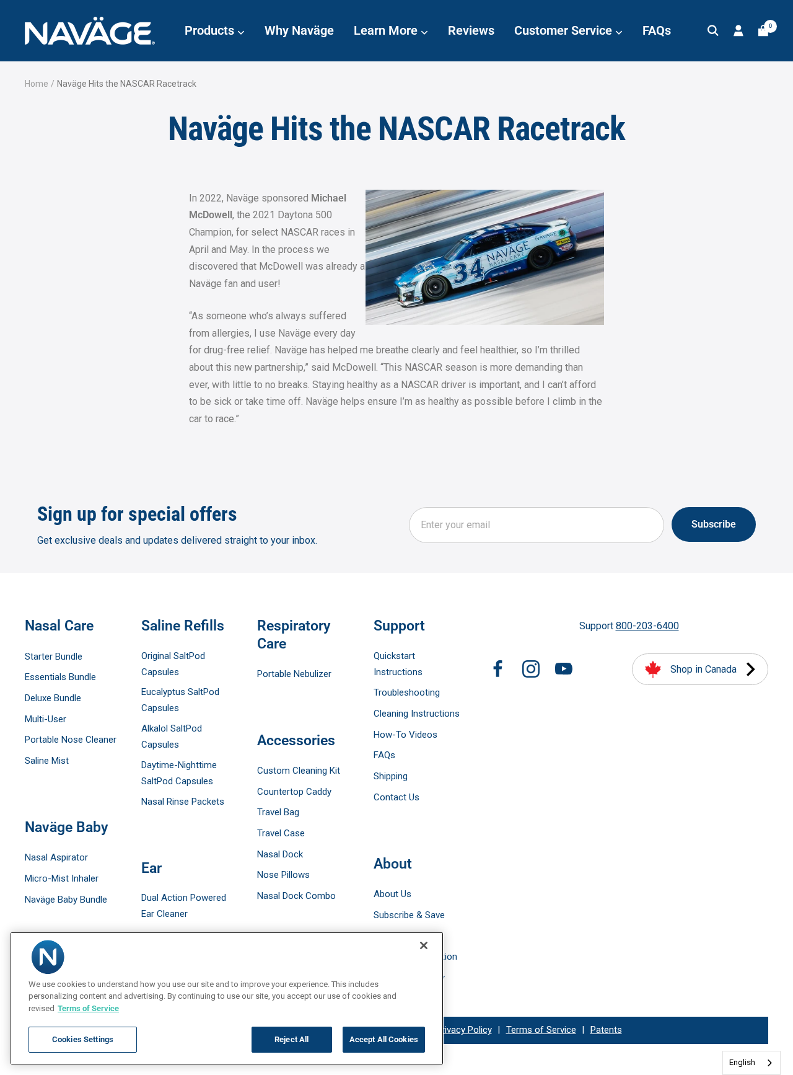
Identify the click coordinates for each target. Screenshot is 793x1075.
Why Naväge (299, 30)
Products (211, 30)
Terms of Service (541, 1029)
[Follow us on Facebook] (498, 669)
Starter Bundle (53, 656)
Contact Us (396, 797)
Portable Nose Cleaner (70, 739)
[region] (227, 998)
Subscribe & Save (409, 915)
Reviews (471, 30)
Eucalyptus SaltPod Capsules (180, 700)
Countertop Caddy (294, 791)
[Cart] (763, 31)
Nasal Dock (280, 854)
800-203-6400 (647, 626)
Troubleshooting (407, 692)
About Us (392, 894)
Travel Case (281, 833)
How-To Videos (405, 734)
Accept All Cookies (383, 1039)
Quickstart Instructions (398, 664)
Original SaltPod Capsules (173, 664)
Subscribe (713, 524)
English (742, 1062)
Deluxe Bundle (53, 698)
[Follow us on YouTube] (563, 669)
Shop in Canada (703, 669)
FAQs (656, 30)
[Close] (423, 945)
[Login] (738, 31)
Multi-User (45, 719)
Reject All (291, 1039)
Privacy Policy (464, 1029)
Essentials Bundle (60, 677)
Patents (606, 1029)
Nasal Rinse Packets (182, 801)
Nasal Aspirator (56, 857)
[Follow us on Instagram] (531, 669)
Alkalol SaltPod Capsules (171, 736)
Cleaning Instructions (417, 713)
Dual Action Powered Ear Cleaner (183, 905)
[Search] (713, 31)
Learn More (387, 30)
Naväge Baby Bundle (66, 899)
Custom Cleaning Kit (298, 770)
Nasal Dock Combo (296, 895)
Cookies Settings (82, 1039)
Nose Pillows (283, 874)
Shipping (391, 776)
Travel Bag (278, 812)
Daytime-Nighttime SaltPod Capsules (179, 773)
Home (36, 84)
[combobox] (751, 1063)
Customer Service (564, 30)
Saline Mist (47, 760)
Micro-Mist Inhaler (62, 878)
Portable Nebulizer (294, 673)
